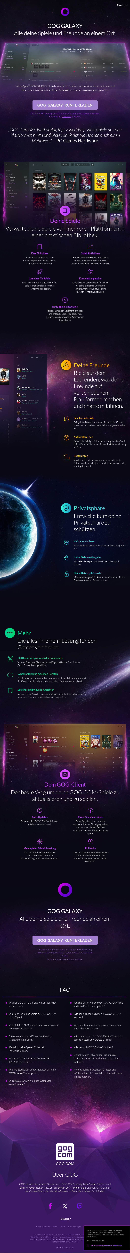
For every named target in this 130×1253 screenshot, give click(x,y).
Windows (66, 116)
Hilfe (63, 1226)
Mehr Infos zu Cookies (95, 1240)
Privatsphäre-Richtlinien (47, 1226)
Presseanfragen (74, 1226)
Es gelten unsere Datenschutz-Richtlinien (65, 959)
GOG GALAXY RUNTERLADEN (65, 105)
